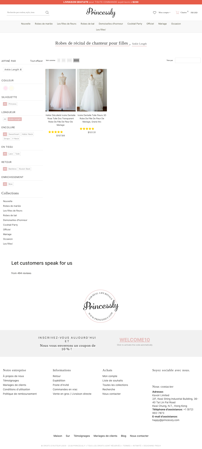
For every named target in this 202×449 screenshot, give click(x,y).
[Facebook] (155, 379)
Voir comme (50, 60)
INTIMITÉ (137, 446)
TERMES (127, 446)
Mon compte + (164, 12)
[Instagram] (163, 379)
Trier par (170, 60)
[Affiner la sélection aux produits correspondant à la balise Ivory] (11, 88)
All (5, 104)
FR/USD (194, 13)
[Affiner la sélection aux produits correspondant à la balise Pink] (5, 88)
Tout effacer (36, 60)
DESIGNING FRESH (152, 446)
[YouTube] (180, 379)
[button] (56, 131)
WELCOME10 (134, 340)
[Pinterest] (171, 379)
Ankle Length (13, 69)
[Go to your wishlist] (154, 11)
